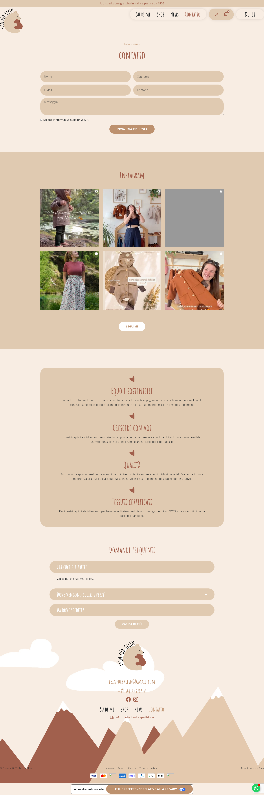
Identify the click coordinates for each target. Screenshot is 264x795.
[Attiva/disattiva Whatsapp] (256, 788)
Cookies (132, 768)
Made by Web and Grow (252, 768)
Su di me (143, 14)
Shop (160, 14)
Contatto (192, 14)
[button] (69, 218)
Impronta (110, 768)
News (174, 14)
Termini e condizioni (148, 768)
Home (127, 44)
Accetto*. (66, 120)
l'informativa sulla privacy (69, 120)
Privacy (121, 768)
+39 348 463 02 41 (132, 691)
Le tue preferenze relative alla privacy (145, 789)
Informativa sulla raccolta (89, 789)
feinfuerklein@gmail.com (132, 681)
